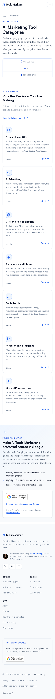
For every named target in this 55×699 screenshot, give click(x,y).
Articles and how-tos (12, 587)
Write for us (8, 628)
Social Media (13, 303)
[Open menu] (49, 4)
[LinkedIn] (12, 566)
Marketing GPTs (10, 592)
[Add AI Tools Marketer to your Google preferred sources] (27, 496)
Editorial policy (9, 622)
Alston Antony (36, 553)
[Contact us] (19, 566)
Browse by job (36, 587)
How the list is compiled (13, 617)
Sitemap (33, 686)
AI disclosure (32, 680)
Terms (13, 680)
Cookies (21, 680)
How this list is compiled (14, 118)
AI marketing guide (11, 581)
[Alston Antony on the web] (5, 566)
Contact (6, 611)
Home (5, 16)
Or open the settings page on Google (22, 504)
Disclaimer (23, 686)
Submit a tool (36, 592)
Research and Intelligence (20, 345)
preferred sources (13, 513)
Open (43, 158)
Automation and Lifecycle (20, 264)
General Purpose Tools (18, 387)
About (5, 606)
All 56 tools (35, 581)
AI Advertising (13, 179)
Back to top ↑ (8, 693)
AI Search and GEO (16, 136)
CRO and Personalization (20, 221)
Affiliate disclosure (10, 686)
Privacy (5, 680)
